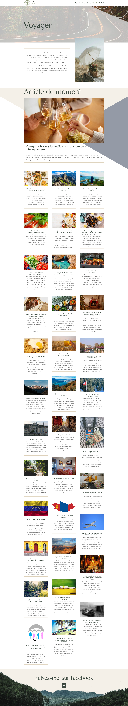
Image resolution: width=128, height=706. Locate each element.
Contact (101, 3)
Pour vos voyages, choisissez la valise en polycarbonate (92, 621)
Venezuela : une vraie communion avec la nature (36, 520)
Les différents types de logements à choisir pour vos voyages (36, 559)
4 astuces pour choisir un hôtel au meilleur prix (92, 493)
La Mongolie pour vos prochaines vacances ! (64, 516)
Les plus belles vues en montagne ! (36, 398)
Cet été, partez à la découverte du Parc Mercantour (36, 600)
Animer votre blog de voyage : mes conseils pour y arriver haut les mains (92, 577)
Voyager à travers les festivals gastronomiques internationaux (56, 148)
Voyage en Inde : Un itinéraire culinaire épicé (64, 314)
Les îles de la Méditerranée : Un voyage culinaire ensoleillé (36, 231)
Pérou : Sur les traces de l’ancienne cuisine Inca (64, 189)
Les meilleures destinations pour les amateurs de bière (64, 354)
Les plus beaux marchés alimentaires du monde (36, 273)
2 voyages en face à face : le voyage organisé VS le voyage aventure (64, 640)
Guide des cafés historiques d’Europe (92, 271)
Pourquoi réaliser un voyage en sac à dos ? (92, 452)
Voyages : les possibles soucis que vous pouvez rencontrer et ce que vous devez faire (36, 646)
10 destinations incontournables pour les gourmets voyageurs (35, 189)
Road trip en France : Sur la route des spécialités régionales (36, 315)
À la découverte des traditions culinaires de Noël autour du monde (92, 314)
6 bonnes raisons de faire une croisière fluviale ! (92, 357)
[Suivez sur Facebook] (64, 685)
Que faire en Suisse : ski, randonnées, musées (92, 395)
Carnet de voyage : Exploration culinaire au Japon (36, 357)
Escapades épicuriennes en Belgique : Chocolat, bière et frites (92, 231)
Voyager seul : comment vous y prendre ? (64, 557)
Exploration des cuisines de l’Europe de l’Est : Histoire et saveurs (64, 232)
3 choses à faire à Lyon (35, 439)
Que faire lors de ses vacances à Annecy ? (64, 394)
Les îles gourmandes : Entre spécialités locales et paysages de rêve (64, 273)
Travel (95, 3)
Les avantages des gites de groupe (64, 478)
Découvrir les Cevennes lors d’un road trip (35, 479)
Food (83, 3)
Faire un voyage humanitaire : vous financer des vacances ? (92, 534)
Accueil (77, 3)
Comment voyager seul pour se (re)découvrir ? (92, 189)
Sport (89, 3)
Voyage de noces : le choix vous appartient (64, 598)
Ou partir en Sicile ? (64, 435)
